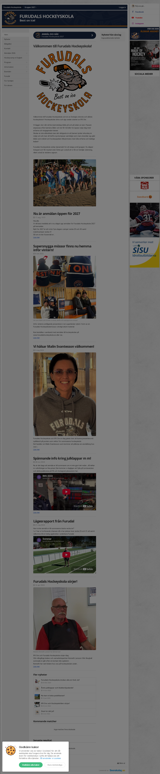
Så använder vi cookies (50, 758)
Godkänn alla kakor (30, 765)
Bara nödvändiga (55, 765)
